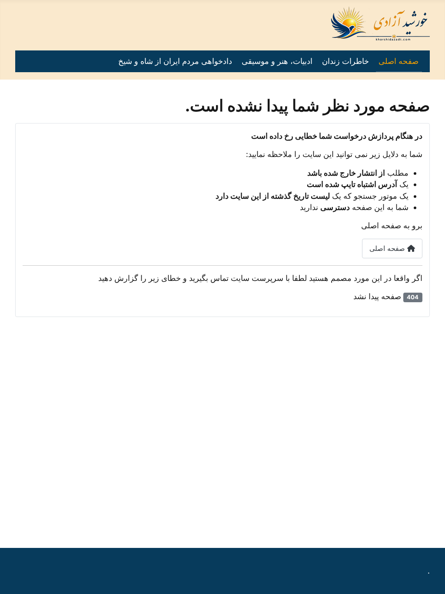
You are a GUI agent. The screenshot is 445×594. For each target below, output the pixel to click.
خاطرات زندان (345, 61)
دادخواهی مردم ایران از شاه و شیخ (175, 61)
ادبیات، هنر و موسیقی (277, 61)
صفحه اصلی (398, 61)
